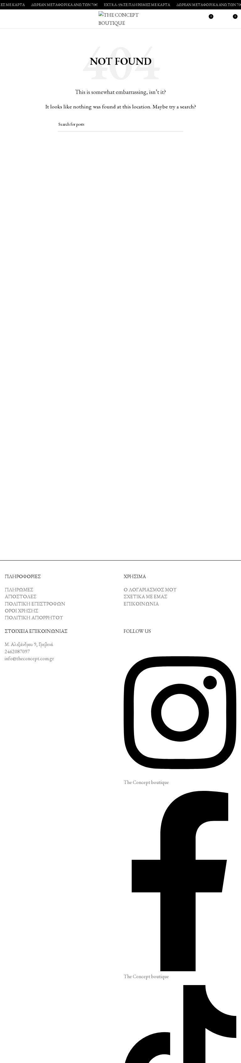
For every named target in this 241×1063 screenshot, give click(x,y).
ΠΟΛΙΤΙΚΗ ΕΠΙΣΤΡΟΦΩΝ (35, 603)
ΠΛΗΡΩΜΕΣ (19, 589)
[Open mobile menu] (7, 19)
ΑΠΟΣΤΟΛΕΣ (20, 596)
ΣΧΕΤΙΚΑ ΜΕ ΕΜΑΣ (145, 596)
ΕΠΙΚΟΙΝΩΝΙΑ (141, 603)
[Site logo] (120, 18)
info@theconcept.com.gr (29, 658)
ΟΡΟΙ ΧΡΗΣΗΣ (21, 610)
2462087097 (17, 651)
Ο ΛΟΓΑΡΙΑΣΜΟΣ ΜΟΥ (150, 589)
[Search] (221, 19)
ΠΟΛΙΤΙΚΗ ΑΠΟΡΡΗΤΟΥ (34, 617)
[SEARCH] (176, 124)
